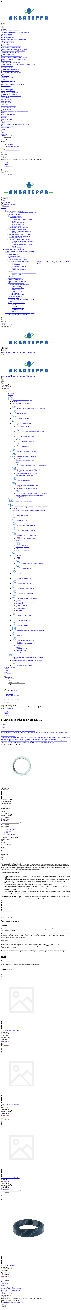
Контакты (63, 262)
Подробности (5, 819)
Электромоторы (17, 248)
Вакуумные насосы (14, 216)
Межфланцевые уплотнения (17, 258)
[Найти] (2, 27)
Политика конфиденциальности (13, 1302)
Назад (12, 393)
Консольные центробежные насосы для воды (22, 212)
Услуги (49, 262)
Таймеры (15, 311)
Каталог (3, 208)
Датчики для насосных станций (18, 227)
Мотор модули (16, 289)
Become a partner (40, 262)
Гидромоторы (16, 286)
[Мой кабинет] (1, 378)
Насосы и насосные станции (14, 211)
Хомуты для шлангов (19, 224)
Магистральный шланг (15, 279)
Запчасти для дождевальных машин (12, 1287)
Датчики (15, 306)
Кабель (10, 271)
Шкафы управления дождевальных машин (21, 299)
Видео (54, 262)
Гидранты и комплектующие (17, 259)
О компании (5, 1283)
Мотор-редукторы (17, 291)
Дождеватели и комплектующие (18, 261)
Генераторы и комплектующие (14, 249)
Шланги (11, 301)
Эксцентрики (16, 226)
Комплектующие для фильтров (18, 314)
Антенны (15, 304)
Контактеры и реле (18, 308)
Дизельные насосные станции (17, 229)
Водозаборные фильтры (8, 1292)
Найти (3, 1306)
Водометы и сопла (14, 256)
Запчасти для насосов (15, 238)
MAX (6, 164)
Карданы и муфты (18, 288)
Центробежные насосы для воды (11, 1288)
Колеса (10, 276)
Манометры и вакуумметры (17, 281)
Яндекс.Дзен (8, 166)
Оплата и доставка (10, 834)
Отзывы (7, 832)
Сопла (14, 268)
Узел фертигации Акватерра (21, 236)
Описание (7, 831)
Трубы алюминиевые (19, 222)
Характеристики (9, 829)
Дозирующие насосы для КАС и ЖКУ (20, 234)
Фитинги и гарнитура (19, 269)
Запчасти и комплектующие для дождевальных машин (29, 510)
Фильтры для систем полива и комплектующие (19, 313)
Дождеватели (16, 264)
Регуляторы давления (19, 266)
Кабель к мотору (17, 274)
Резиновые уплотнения (15, 296)
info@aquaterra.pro (7, 158)
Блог (57, 262)
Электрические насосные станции (19, 239)
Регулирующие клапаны (16, 294)
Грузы (14, 263)
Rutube (6, 163)
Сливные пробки (13, 298)
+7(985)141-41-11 (6, 136)
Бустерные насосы (14, 214)
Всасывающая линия (15, 217)
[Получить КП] (1, 976)
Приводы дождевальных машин (18, 284)
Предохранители (17, 309)
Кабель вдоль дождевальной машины (24, 273)
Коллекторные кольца (15, 278)
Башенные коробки (14, 254)
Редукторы (15, 293)
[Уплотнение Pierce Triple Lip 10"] (21, 786)
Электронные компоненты (16, 303)
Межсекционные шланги (16, 283)
